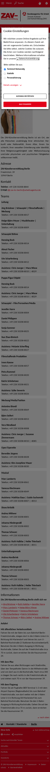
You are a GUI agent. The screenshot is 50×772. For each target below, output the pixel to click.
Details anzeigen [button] (10, 85)
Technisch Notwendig (16, 69)
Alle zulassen (25, 104)
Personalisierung (14, 78)
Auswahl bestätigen (25, 96)
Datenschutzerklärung (29, 59)
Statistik (10, 74)
